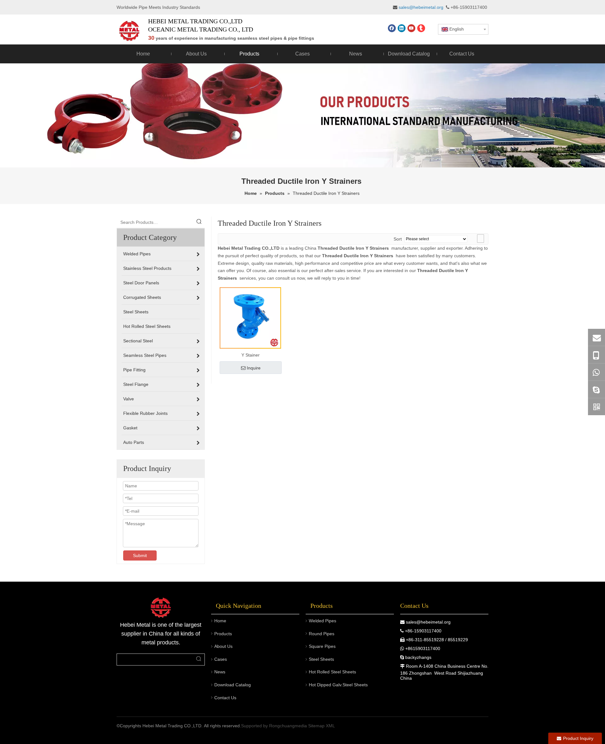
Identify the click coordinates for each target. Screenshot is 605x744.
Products (223, 633)
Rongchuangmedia (288, 725)
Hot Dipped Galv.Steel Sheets (338, 684)
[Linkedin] (402, 28)
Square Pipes (322, 646)
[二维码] (596, 406)
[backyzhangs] (596, 389)
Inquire (254, 367)
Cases (220, 659)
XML (330, 725)
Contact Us (225, 697)
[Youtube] (411, 28)
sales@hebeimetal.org (428, 622)
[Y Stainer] (250, 317)
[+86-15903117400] (596, 355)
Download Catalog (232, 684)
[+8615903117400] (596, 372)
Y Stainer (250, 354)
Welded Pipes (322, 620)
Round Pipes (321, 633)
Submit (140, 555)
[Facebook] (392, 28)
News (219, 671)
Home (220, 620)
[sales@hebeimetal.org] (596, 337)
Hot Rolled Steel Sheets (332, 671)
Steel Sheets (321, 659)
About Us (223, 646)
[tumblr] (421, 28)
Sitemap (316, 725)
